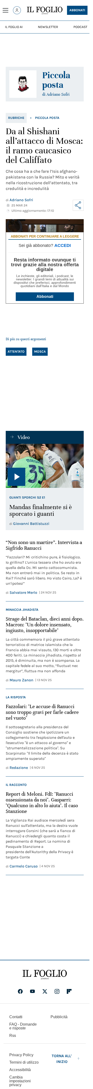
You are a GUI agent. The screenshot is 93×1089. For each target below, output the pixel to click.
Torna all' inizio (62, 1059)
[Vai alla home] (44, 10)
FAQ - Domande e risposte (23, 1026)
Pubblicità (59, 1017)
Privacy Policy (21, 1055)
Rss (12, 1035)
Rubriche (16, 118)
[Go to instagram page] (57, 991)
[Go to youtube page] (32, 991)
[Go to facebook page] (20, 991)
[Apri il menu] (5, 10)
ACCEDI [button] (62, 245)
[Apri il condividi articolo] (78, 205)
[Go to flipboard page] (69, 991)
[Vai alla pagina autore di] (22, 84)
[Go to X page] (44, 991)
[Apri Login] (17, 10)
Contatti (15, 1017)
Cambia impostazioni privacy (20, 1081)
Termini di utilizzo (24, 1062)
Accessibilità (20, 1070)
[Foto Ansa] (45, 466)
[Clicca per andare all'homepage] (45, 974)
